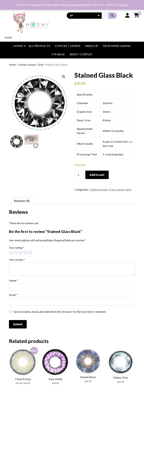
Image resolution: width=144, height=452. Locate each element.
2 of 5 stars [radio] (16, 252)
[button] (63, 76)
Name (13, 280)
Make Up (91, 45)
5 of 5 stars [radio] (30, 252)
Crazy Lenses (116, 189)
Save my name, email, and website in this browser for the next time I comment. (60, 311)
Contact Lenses (67, 45)
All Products (39, 45)
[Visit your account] (127, 15)
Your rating (16, 247)
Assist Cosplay (81, 54)
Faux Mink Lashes (117, 45)
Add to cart (97, 174)
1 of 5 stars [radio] (11, 252)
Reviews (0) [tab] (21, 200)
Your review (17, 259)
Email (13, 294)
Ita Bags (58, 54)
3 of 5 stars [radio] (20, 252)
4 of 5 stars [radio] (25, 252)
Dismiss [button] (123, 4)
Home (18, 45)
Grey (41, 64)
